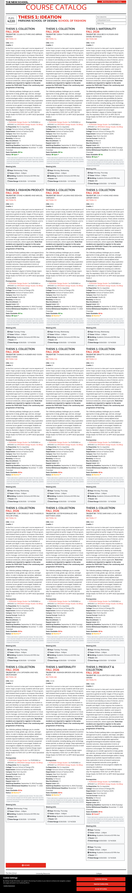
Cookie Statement (9, 886)
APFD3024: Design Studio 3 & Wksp (30, 124)
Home (27, 865)
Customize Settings (101, 879)
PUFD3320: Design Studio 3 (19, 122)
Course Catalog (56, 7)
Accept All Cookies (101, 889)
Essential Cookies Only (101, 884)
